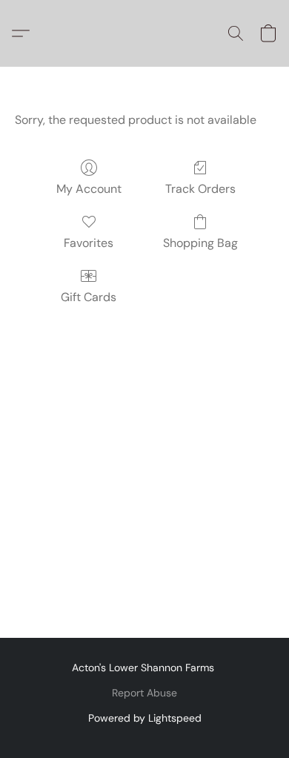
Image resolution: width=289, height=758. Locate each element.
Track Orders (200, 189)
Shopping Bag (200, 243)
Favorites (88, 243)
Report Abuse (144, 692)
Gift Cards (88, 297)
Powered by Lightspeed (145, 718)
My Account (89, 189)
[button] (24, 33)
